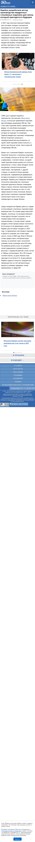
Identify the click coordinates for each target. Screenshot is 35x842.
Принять (17, 839)
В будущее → (17, 360)
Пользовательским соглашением (11, 831)
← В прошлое (17, 355)
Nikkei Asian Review (10, 295)
